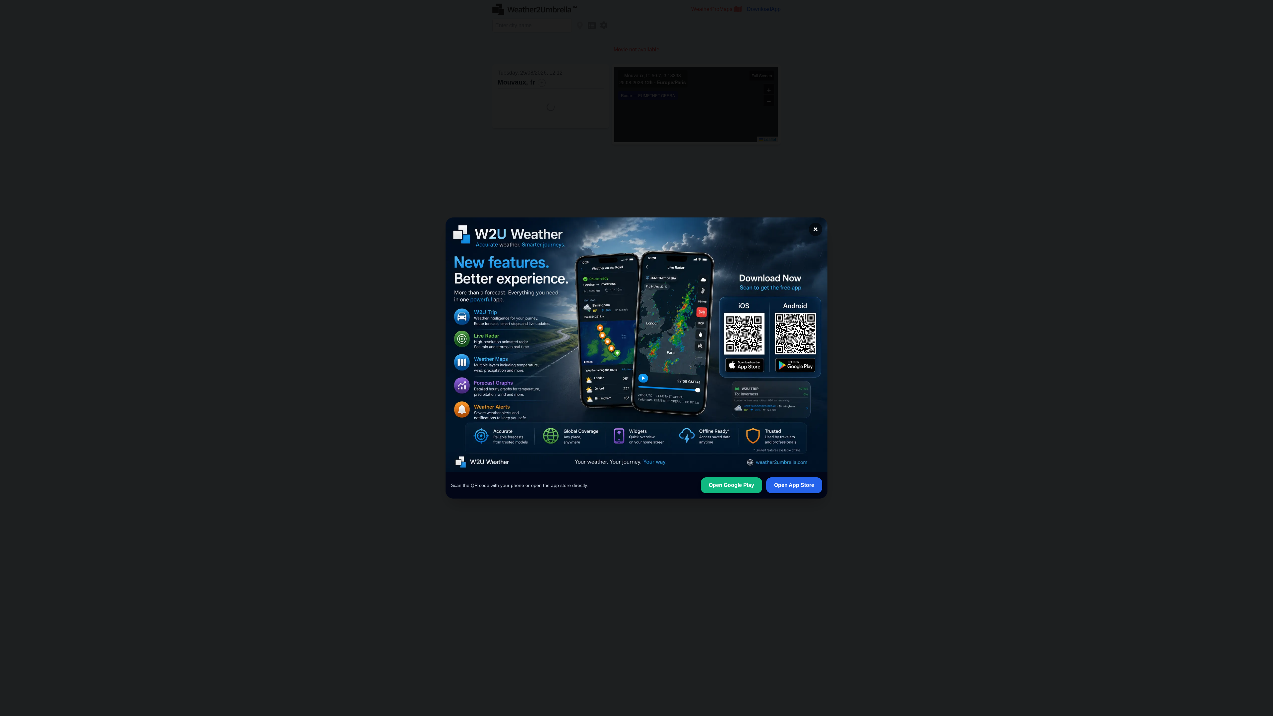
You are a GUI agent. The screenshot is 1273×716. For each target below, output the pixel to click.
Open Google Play (731, 485)
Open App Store (794, 485)
